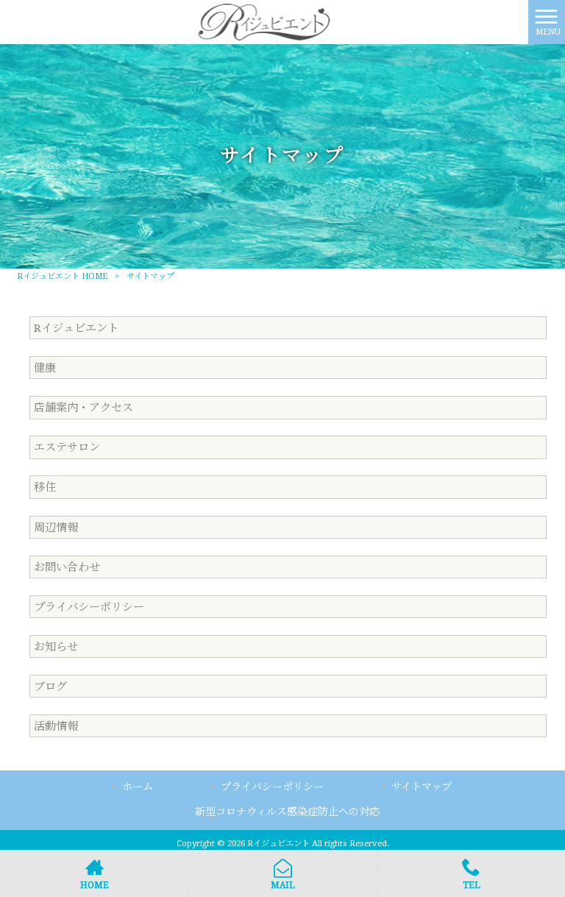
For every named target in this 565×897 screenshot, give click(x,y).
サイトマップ (421, 787)
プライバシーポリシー (89, 607)
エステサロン (67, 447)
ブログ (50, 686)
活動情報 (56, 726)
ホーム (137, 787)
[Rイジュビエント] (264, 21)
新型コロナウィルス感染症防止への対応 (287, 812)
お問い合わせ (67, 567)
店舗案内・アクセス (83, 407)
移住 (45, 487)
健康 (45, 368)
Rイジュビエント (76, 328)
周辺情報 (56, 527)
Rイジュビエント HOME (62, 276)
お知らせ (56, 646)
